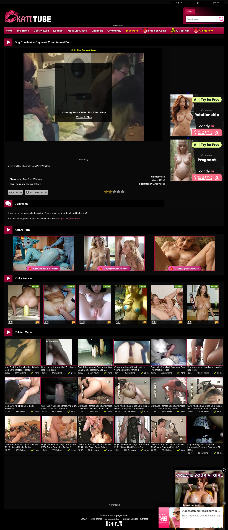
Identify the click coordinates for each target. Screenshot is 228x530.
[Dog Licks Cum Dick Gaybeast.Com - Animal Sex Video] (168, 365)
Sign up (179, 2)
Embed (18, 192)
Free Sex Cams (157, 30)
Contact (144, 519)
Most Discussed (77, 30)
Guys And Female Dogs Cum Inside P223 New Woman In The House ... (204, 407)
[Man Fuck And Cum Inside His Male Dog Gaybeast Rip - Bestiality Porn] (22, 365)
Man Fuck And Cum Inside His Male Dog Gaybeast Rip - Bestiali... (22, 368)
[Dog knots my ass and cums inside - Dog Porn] (205, 365)
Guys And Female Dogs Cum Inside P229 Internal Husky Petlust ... (22, 446)
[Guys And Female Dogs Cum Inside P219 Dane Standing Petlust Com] (168, 403)
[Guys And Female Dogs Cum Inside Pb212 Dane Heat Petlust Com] (132, 442)
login (61, 218)
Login (197, 2)
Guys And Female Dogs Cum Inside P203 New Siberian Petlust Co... (168, 446)
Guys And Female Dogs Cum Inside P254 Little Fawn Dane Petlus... (95, 446)
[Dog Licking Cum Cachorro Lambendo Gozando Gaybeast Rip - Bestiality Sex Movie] (205, 442)
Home (9, 30)
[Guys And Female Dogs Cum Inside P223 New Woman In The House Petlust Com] (205, 403)
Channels (97, 30)
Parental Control (130, 519)
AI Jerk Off (182, 30)
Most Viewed (41, 30)
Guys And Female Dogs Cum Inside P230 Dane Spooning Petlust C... (58, 446)
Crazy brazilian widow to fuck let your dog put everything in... (129, 368)
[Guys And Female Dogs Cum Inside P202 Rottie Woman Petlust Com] (95, 403)
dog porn (20, 184)
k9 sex (37, 184)
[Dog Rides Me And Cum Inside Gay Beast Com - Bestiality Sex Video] (95, 365)
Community (114, 30)
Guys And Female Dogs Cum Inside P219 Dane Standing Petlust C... (168, 407)
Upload (215, 2)
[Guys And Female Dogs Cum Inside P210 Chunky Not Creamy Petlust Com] (132, 403)
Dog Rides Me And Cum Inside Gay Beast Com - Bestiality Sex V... (95, 368)
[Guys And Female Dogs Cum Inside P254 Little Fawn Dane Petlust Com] (95, 442)
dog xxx (29, 184)
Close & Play (84, 117)
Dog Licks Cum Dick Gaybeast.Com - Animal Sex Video (168, 368)
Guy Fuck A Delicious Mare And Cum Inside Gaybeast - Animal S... (59, 407)
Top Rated (23, 30)
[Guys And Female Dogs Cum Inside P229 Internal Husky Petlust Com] (22, 442)
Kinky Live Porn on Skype (84, 50)
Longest (58, 30)
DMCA (84, 519)
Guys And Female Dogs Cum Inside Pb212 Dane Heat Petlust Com (131, 446)
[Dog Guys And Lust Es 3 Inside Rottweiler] (22, 403)
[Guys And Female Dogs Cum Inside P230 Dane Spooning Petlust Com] (59, 442)
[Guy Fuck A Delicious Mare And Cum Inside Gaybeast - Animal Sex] (59, 403)
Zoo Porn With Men (32, 179)
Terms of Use (95, 519)
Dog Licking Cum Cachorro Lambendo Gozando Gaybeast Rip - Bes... (204, 447)
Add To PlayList (38, 192)
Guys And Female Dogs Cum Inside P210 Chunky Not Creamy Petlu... (131, 407)
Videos (190, 11)
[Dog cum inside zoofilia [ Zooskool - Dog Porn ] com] (59, 365)
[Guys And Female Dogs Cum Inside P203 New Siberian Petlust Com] (168, 442)
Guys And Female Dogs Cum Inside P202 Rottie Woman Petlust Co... (95, 407)
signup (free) (73, 218)
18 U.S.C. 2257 (112, 519)
